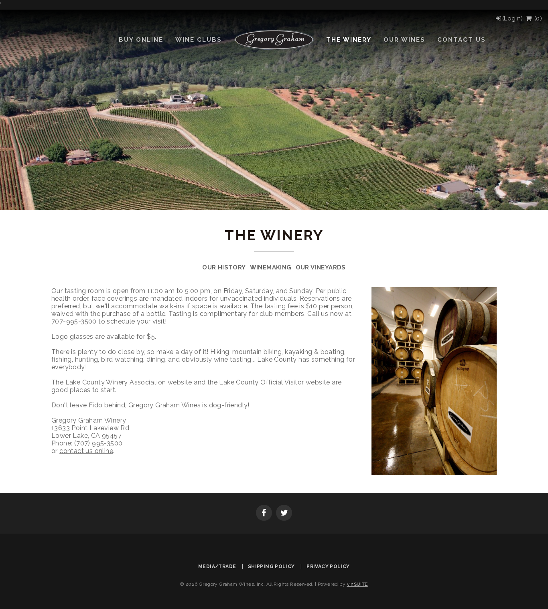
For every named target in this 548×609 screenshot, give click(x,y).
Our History (224, 267)
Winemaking (271, 267)
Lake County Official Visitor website (274, 382)
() (537, 18)
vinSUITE (357, 584)
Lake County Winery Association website (128, 382)
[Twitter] (284, 513)
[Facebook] (264, 513)
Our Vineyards (321, 267)
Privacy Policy (328, 566)
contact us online (86, 451)
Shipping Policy (271, 566)
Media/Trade (217, 566)
